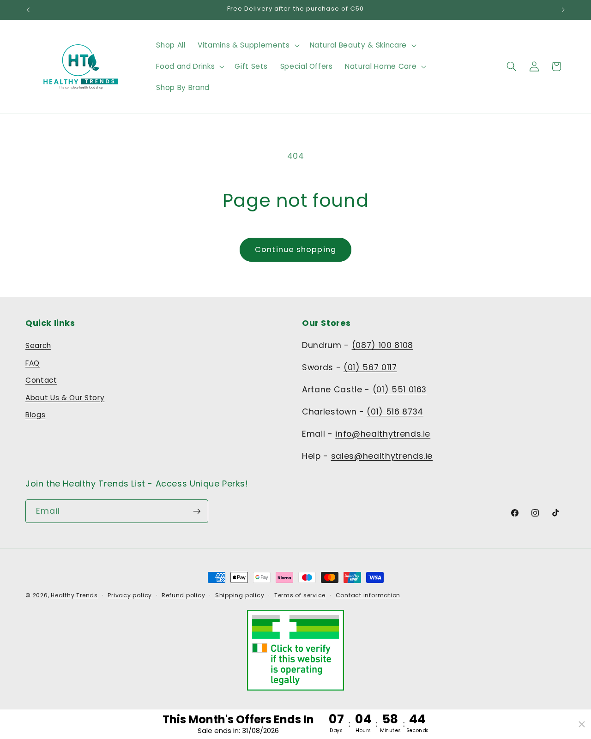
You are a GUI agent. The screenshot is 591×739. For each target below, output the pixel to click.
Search (38, 345)
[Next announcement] (563, 9)
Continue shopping (295, 249)
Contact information (368, 595)
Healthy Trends (74, 595)
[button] (247, 45)
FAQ (32, 363)
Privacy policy (130, 595)
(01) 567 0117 (370, 367)
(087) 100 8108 (382, 345)
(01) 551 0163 (400, 389)
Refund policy (183, 595)
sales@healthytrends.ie (382, 456)
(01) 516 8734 (395, 411)
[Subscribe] (197, 511)
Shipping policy (240, 595)
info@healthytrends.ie (382, 433)
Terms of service (300, 595)
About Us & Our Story (64, 398)
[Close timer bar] (581, 724)
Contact (41, 380)
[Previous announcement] (28, 9)
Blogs (35, 415)
